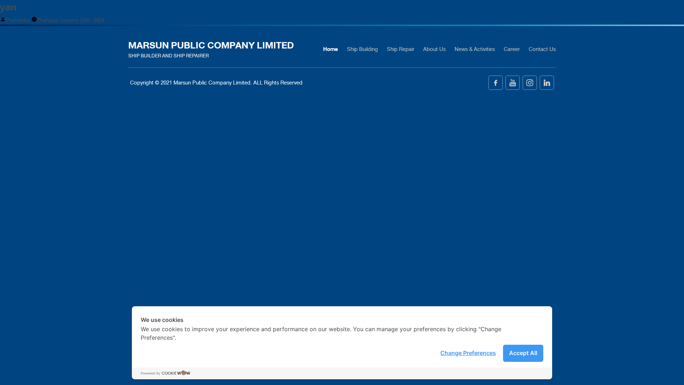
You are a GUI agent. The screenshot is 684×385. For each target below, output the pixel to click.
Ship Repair (400, 49)
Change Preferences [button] (468, 352)
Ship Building (362, 49)
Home (330, 49)
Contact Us (542, 49)
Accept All (523, 352)
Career (512, 49)
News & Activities (475, 49)
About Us (434, 49)
